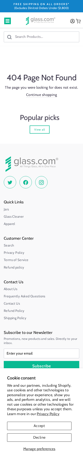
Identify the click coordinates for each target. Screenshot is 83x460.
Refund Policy (14, 311)
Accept (39, 425)
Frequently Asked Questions (24, 296)
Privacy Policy (48, 414)
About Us (10, 289)
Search (9, 245)
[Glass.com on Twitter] (10, 182)
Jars (6, 209)
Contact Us (12, 303)
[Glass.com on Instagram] (41, 182)
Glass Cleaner (14, 217)
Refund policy (14, 267)
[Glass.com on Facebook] (25, 182)
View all (39, 129)
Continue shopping (41, 94)
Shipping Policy (15, 318)
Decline (39, 437)
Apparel (9, 224)
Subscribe (41, 366)
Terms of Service (16, 260)
